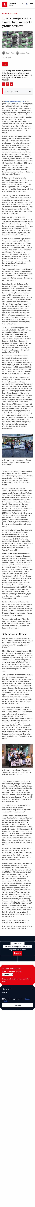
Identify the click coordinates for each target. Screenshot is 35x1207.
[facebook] (3, 84)
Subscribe (17, 1005)
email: (4, 992)
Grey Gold (13, 13)
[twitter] (7, 84)
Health (4, 13)
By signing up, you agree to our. (17, 1000)
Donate (17, 953)
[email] (11, 84)
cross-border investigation (14, 102)
